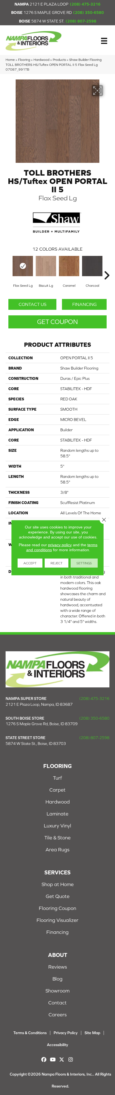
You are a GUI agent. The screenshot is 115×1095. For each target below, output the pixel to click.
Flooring (24, 59)
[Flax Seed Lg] (22, 266)
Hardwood (41, 59)
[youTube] (53, 1060)
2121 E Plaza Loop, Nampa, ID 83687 (39, 704)
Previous (8, 267)
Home (10, 59)
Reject (57, 563)
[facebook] (44, 1060)
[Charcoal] (92, 266)
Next (106, 267)
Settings (84, 563)
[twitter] (62, 1060)
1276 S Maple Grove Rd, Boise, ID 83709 (42, 724)
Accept (30, 563)
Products (59, 59)
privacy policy (60, 544)
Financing (84, 304)
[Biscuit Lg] (46, 266)
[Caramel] (69, 266)
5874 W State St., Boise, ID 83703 (36, 743)
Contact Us (32, 304)
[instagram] (71, 1060)
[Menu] (104, 41)
